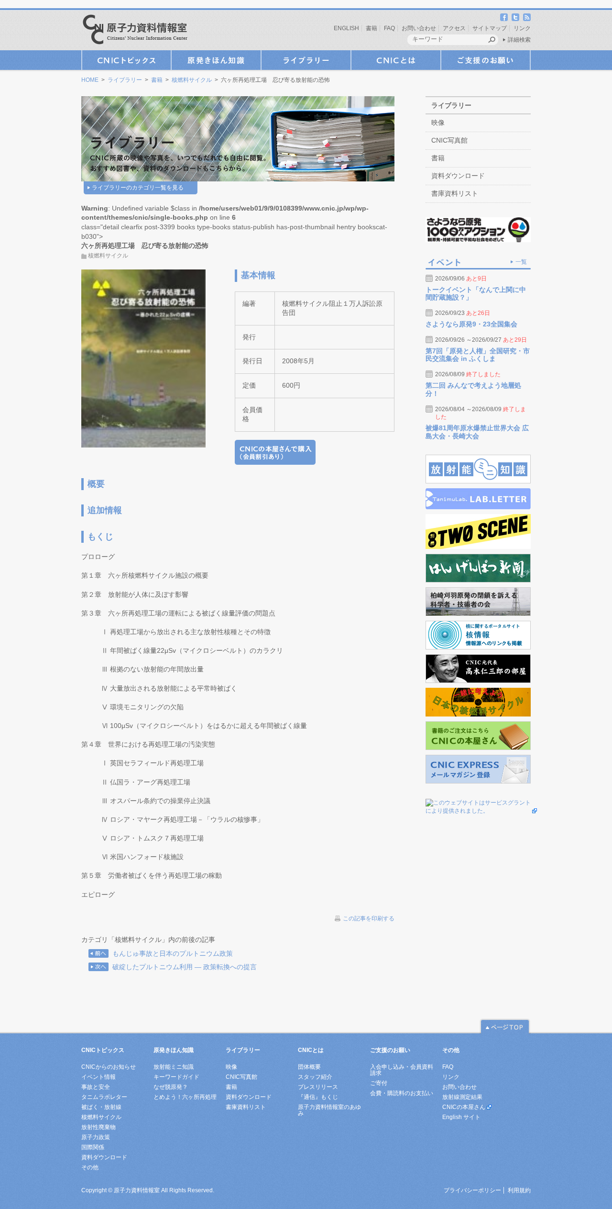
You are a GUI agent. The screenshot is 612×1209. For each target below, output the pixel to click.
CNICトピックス (126, 60)
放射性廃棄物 (98, 1127)
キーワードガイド (176, 1077)
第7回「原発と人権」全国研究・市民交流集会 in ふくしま (478, 355)
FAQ (389, 28)
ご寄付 (378, 1083)
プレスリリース (318, 1087)
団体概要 (309, 1066)
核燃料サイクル (192, 80)
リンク (522, 28)
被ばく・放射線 (101, 1107)
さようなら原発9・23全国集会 (471, 324)
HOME (89, 80)
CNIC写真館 (449, 140)
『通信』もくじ (318, 1097)
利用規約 (519, 1190)
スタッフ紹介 (315, 1077)
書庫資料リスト (454, 193)
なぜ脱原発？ (170, 1087)
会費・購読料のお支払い (401, 1093)
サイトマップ (489, 28)
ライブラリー (306, 60)
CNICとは (396, 60)
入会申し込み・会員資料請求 (401, 1069)
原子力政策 (95, 1137)
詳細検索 (519, 39)
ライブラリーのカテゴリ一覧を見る (138, 187)
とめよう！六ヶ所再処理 (185, 1097)
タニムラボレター (104, 1097)
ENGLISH (346, 28)
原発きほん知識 (216, 60)
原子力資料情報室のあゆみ (329, 1110)
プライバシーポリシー (472, 1190)
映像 (438, 122)
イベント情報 (98, 1077)
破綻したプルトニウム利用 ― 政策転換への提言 (184, 967)
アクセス (454, 28)
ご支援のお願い (486, 60)
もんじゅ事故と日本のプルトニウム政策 (172, 953)
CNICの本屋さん (463, 1107)
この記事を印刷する (368, 918)
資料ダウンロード (458, 175)
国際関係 (92, 1147)
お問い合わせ (419, 28)
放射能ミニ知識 (173, 1066)
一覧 (521, 261)
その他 (89, 1167)
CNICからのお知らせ (108, 1066)
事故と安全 (95, 1087)
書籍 (371, 28)
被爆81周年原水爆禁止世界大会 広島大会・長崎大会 (477, 432)
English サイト (461, 1117)
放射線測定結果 (462, 1097)
